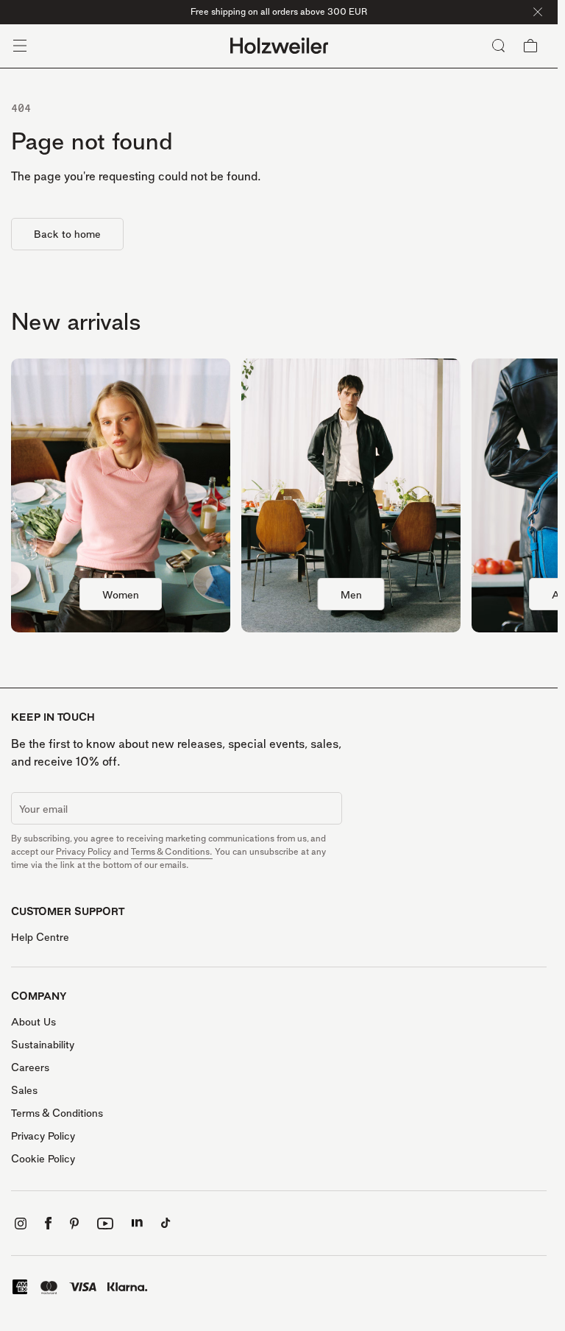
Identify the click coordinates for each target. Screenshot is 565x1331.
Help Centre (40, 937)
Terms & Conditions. (172, 851)
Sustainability (42, 1044)
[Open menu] (20, 45)
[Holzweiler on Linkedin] (137, 1223)
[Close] (538, 12)
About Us (33, 1021)
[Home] (279, 46)
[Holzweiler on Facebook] (48, 1223)
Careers (30, 1067)
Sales (24, 1090)
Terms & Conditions (57, 1112)
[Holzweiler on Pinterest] (74, 1223)
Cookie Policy (43, 1158)
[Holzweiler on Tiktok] (165, 1223)
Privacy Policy (83, 851)
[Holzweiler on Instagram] (20, 1223)
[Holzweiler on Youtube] (105, 1223)
